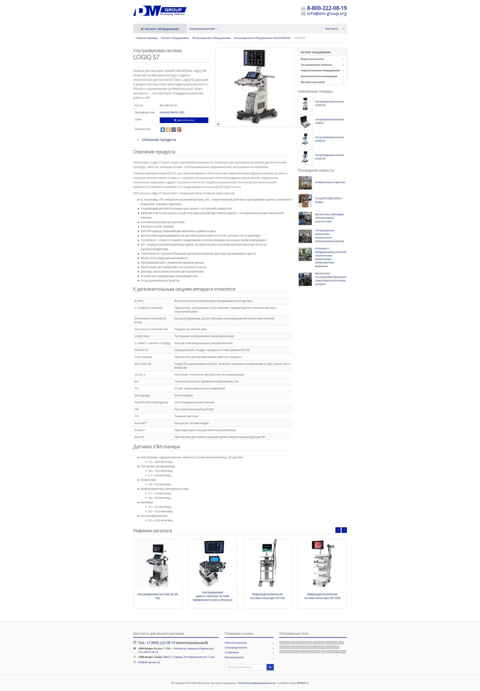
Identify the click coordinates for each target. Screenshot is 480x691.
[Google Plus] (179, 129)
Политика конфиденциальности (256, 683)
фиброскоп (306, 642)
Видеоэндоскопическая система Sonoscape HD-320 (212, 596)
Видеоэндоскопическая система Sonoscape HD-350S (267, 596)
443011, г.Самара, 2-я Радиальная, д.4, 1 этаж (189, 657)
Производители (234, 657)
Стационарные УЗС (310, 651)
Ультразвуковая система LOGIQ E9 (329, 103)
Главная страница (147, 38)
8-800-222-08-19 (327, 7)
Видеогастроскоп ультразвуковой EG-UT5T (322, 596)
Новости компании (236, 642)
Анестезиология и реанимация (319, 76)
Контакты (331, 28)
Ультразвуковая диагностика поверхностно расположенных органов (329, 236)
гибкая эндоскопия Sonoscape (293, 647)
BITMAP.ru (302, 683)
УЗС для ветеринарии (289, 651)
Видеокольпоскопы (312, 59)
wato (341, 642)
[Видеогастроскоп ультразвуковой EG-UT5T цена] (322, 563)
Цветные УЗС (332, 647)
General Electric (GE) (172, 112)
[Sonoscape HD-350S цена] (267, 563)
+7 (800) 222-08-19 (160, 642)
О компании (232, 652)
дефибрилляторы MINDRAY (333, 651)
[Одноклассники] (168, 129)
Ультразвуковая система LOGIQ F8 (329, 156)
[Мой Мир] (173, 129)
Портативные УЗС (316, 647)
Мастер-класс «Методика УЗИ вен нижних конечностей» (329, 218)
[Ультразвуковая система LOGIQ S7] (255, 124)
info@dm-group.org (327, 13)
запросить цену (185, 120)
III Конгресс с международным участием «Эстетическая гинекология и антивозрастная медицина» (330, 257)
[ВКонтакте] (162, 129)
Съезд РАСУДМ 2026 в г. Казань (329, 200)
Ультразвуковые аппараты (316, 64)
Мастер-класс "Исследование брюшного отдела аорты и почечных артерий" (330, 279)
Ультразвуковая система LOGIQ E (329, 121)
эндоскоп (295, 642)
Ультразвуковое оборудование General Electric (262, 38)
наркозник (331, 642)
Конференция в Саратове (330, 182)
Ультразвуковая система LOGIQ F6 (329, 139)
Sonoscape (284, 642)
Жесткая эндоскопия (313, 82)
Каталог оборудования (161, 29)
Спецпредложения (202, 28)
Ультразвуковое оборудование (211, 38)
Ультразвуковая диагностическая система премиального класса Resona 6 (158, 596)
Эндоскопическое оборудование (320, 70)
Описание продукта (159, 139)
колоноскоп (319, 642)
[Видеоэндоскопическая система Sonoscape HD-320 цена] (212, 563)
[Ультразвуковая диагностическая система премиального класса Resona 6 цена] (158, 563)
